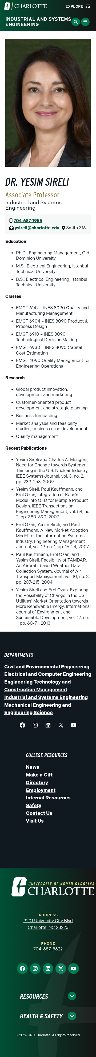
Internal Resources (48, 798)
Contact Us (39, 813)
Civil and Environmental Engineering (46, 667)
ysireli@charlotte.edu (37, 227)
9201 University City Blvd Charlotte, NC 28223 (48, 924)
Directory (37, 783)
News (32, 767)
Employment (40, 790)
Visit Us (35, 821)
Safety (33, 805)
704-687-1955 (28, 220)
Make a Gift (39, 775)
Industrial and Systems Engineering (46, 697)
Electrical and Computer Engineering (47, 674)
